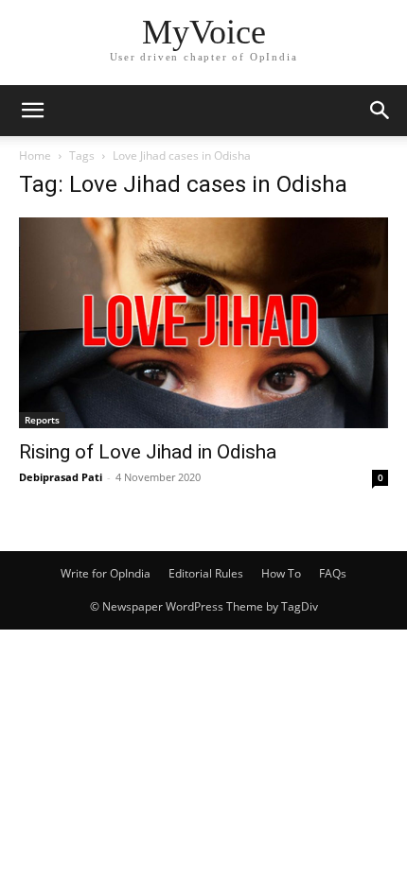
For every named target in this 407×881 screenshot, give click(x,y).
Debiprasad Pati (60, 477)
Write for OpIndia (105, 573)
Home (35, 155)
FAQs (332, 573)
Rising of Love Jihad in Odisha (147, 451)
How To (281, 573)
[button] (32, 110)
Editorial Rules (205, 573)
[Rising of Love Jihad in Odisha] (203, 322)
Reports (42, 419)
